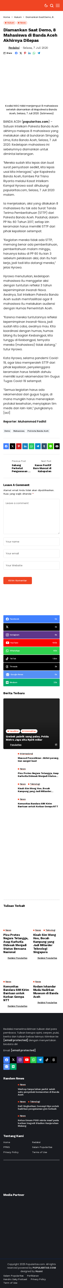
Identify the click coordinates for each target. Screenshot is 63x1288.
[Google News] (6, 1066)
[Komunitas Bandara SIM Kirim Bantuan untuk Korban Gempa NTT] (9, 804)
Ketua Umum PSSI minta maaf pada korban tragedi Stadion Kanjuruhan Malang (38, 1123)
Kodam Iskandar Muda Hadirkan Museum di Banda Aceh (45, 991)
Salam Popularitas (42, 1147)
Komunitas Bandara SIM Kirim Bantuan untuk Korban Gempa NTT (38, 805)
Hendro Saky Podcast (15, 1279)
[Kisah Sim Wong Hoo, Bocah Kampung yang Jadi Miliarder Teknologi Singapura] (9, 789)
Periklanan (33, 1275)
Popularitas (16, 744)
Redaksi (13, 47)
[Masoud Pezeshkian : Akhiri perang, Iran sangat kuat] (9, 758)
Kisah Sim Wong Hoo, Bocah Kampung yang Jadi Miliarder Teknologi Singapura (34, 790)
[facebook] (6, 1060)
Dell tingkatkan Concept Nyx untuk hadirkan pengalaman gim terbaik (38, 1107)
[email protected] (15, 1040)
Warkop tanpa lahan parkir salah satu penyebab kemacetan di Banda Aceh (38, 1092)
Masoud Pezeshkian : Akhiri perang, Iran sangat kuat (38, 759)
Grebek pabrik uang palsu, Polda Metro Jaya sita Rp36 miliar (27, 738)
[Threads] (53, 1060)
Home (6, 17)
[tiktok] (47, 1060)
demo (7, 431)
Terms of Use (39, 1152)
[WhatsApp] (33, 1060)
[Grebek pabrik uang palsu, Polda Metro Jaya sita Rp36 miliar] (31, 723)
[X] (13, 1060)
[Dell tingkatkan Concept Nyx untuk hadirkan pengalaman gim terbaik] (9, 1105)
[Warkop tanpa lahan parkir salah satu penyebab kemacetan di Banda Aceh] (9, 1089)
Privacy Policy (10, 1152)
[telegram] (40, 1060)
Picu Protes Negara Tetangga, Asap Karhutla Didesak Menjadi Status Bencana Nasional (38, 775)
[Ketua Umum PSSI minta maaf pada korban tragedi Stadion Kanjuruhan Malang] (9, 1121)
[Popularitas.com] (13, 5)
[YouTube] (27, 1060)
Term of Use (10, 1282)
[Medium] (13, 1066)
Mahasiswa (18, 431)
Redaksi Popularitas (17, 958)
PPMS (6, 1147)
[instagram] (20, 1060)
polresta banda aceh (38, 431)
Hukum (18, 17)
